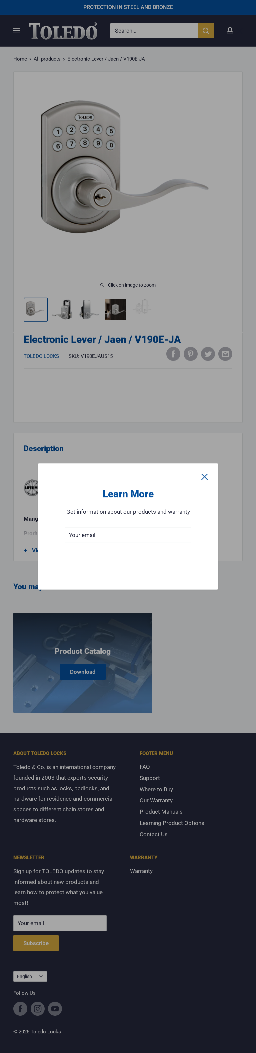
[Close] (204, 476)
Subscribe (128, 555)
